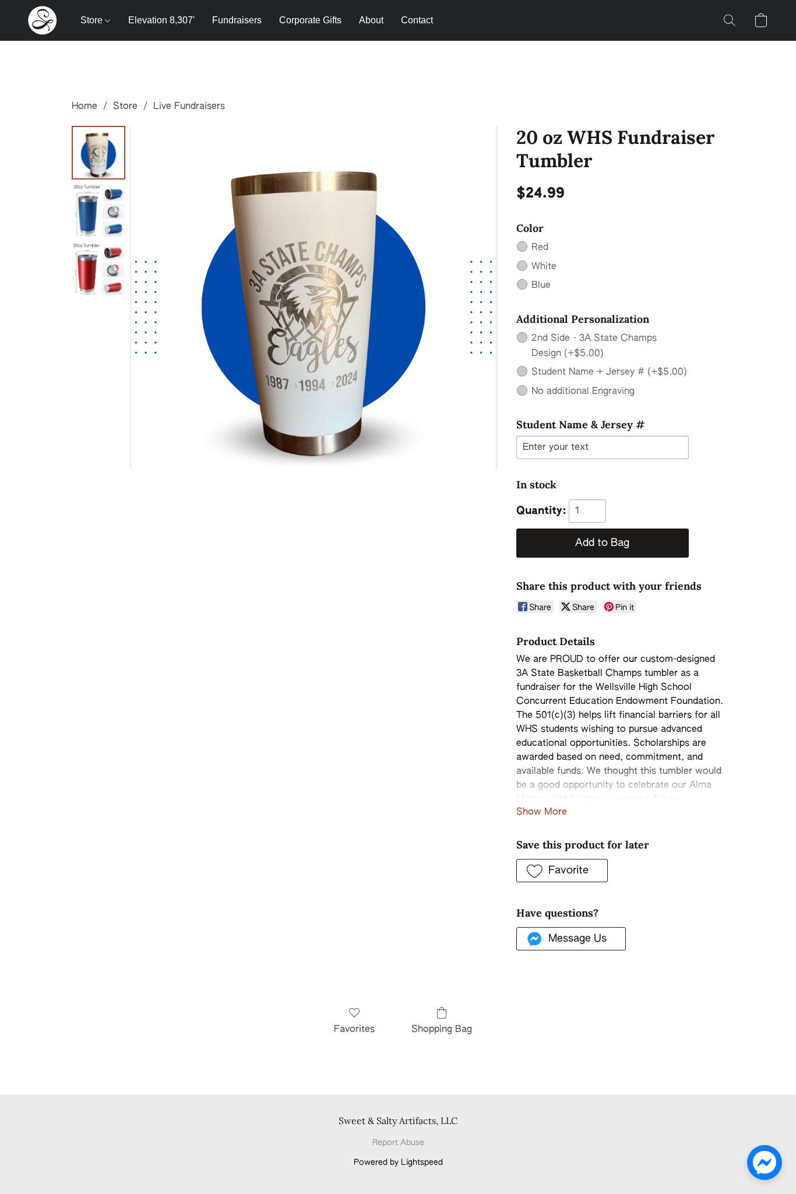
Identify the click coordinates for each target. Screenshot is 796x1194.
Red (539, 247)
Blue (541, 285)
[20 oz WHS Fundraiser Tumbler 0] (98, 152)
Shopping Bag (441, 1029)
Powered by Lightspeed (398, 1162)
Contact (417, 20)
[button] (42, 20)
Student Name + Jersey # (609, 372)
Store (92, 20)
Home (84, 106)
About (371, 20)
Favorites (354, 1029)
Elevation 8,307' (161, 20)
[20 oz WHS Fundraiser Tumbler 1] (98, 211)
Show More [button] (541, 812)
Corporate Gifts (310, 20)
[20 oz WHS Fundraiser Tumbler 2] (98, 269)
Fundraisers (237, 20)
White (544, 267)
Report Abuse (398, 1143)
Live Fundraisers (189, 106)
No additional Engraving (583, 391)
